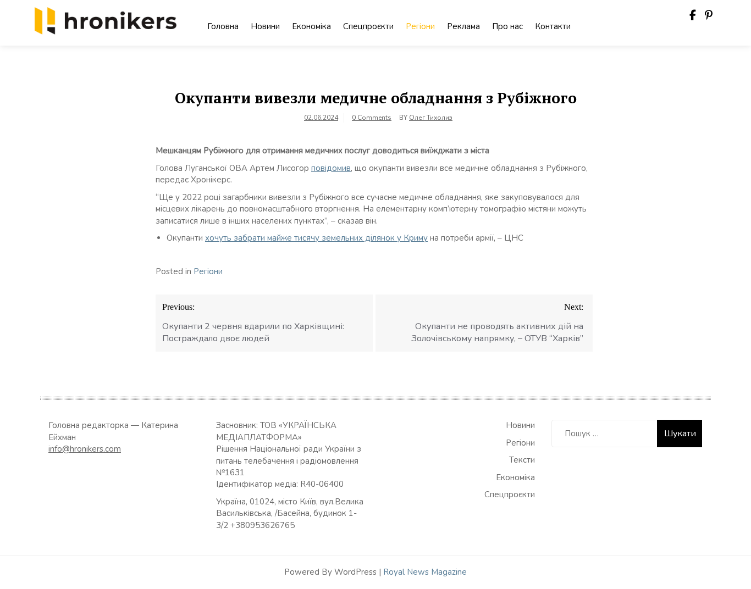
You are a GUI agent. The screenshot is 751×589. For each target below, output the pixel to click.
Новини (265, 26)
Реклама (463, 26)
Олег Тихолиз (430, 117)
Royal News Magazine (425, 571)
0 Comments (371, 117)
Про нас (507, 26)
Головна (223, 26)
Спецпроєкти (368, 26)
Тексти (522, 459)
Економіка (311, 26)
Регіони (420, 26)
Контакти (553, 26)
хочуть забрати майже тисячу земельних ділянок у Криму (316, 237)
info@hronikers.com (84, 448)
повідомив (331, 168)
